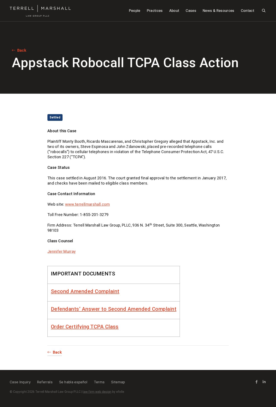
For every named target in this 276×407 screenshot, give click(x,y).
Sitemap (118, 382)
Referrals (45, 382)
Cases (191, 10)
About (174, 10)
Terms (99, 382)
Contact (247, 10)
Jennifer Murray (61, 251)
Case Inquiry (20, 382)
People (134, 10)
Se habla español (73, 382)
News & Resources (218, 10)
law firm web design (97, 391)
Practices (155, 10)
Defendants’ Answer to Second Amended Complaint (113, 309)
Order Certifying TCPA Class (85, 327)
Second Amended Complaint (85, 291)
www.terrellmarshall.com (87, 204)
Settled (55, 117)
